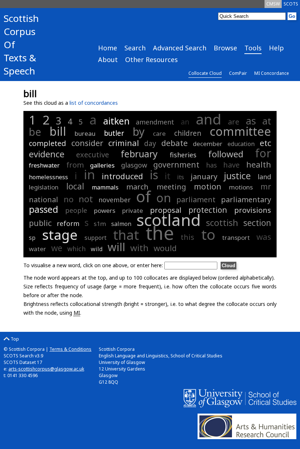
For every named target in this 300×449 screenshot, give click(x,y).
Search (135, 47)
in (89, 174)
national (43, 199)
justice (237, 175)
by (138, 131)
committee (240, 131)
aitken (116, 121)
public (40, 222)
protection (207, 210)
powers (104, 210)
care (159, 133)
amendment (155, 122)
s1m (100, 223)
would (165, 247)
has (211, 165)
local (75, 186)
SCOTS (291, 4)
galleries (102, 165)
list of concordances (94, 102)
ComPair (238, 73)
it (167, 176)
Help (276, 47)
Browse (225, 47)
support (95, 238)
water (37, 249)
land (264, 176)
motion (207, 186)
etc (265, 142)
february (139, 153)
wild (96, 249)
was (263, 236)
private (132, 210)
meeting (171, 187)
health (258, 164)
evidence (46, 154)
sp (32, 238)
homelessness (48, 177)
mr (265, 186)
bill (57, 131)
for (263, 153)
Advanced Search (179, 47)
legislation (44, 187)
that (126, 235)
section (257, 223)
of (143, 196)
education (241, 144)
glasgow (134, 165)
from (75, 165)
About (108, 59)
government (176, 165)
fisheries (183, 154)
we (56, 248)
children (187, 133)
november (114, 199)
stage (60, 234)
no (69, 198)
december (207, 143)
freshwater (44, 165)
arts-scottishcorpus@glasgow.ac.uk (46, 369)
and (208, 118)
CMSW (273, 4)
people (76, 210)
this (187, 237)
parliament (195, 199)
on (163, 198)
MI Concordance (271, 73)
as (251, 120)
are (233, 122)
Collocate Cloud (205, 73)
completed (47, 143)
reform (68, 223)
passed (43, 209)
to (208, 234)
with (139, 248)
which (76, 248)
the (160, 232)
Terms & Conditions (70, 349)
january (204, 176)
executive (92, 155)
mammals (105, 187)
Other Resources (151, 59)
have (231, 165)
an (185, 122)
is (154, 175)
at (266, 120)
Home (107, 47)
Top (14, 339)
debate (174, 142)
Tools (253, 47)
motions (241, 187)
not (86, 199)
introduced (122, 175)
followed (225, 154)
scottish (222, 222)
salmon (121, 224)
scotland (168, 220)
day (150, 143)
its (180, 177)
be (35, 131)
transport (236, 237)
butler (114, 133)
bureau (85, 133)
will (116, 246)
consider (87, 142)
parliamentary (246, 199)
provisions (252, 210)
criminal (123, 142)
